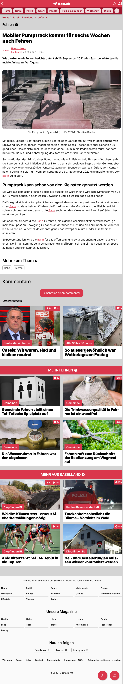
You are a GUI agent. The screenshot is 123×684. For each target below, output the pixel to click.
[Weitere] (116, 10)
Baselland (27, 17)
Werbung (7, 660)
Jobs (28, 660)
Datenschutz (53, 660)
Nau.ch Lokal (18, 48)
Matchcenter (82, 588)
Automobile (82, 624)
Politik (29, 588)
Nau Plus (55, 593)
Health (4, 619)
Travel (54, 624)
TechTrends (106, 624)
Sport (54, 588)
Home (5, 17)
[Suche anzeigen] (114, 3)
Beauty (4, 630)
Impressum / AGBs (73, 660)
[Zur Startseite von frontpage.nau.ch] (61, 3)
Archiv (54, 599)
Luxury (79, 619)
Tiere (28, 624)
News (4, 588)
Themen (30, 599)
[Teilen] (102, 675)
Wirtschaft (6, 593)
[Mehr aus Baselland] (61, 474)
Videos (29, 593)
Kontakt (39, 660)
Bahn (5, 175)
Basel (15, 17)
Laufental (42, 17)
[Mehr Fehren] (61, 370)
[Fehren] (61, 24)
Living (29, 619)
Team (19, 660)
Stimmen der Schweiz (111, 593)
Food (3, 624)
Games (79, 593)
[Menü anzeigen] (120, 3)
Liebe (53, 619)
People (104, 588)
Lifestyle (5, 599)
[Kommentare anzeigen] (114, 675)
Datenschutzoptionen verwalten (104, 660)
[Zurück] (2, 3)
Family (103, 619)
